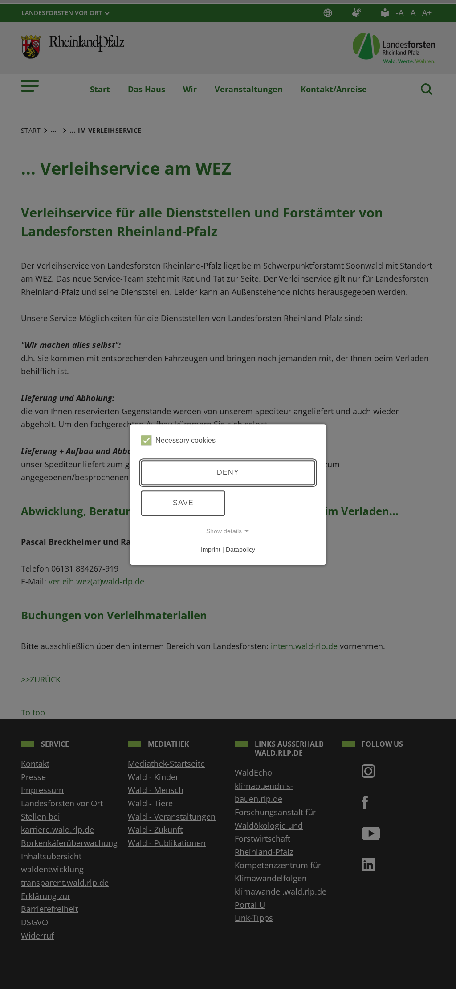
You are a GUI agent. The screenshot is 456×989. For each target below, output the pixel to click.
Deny (228, 472)
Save (183, 503)
